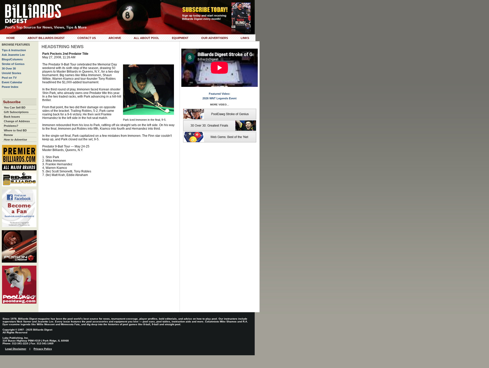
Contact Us (86, 37)
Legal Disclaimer (15, 348)
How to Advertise (15, 139)
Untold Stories (11, 73)
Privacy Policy (43, 348)
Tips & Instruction (14, 50)
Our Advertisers (214, 37)
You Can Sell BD (14, 107)
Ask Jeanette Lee (13, 54)
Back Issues (12, 116)
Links (245, 37)
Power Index (10, 86)
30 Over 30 (9, 68)
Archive (114, 37)
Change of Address (17, 121)
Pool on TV (9, 77)
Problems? (11, 125)
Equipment (180, 37)
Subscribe (12, 102)
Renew (8, 135)
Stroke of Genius (13, 63)
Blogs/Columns (12, 59)
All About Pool (146, 37)
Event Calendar (12, 82)
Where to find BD (15, 130)
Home (10, 37)
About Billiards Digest (46, 37)
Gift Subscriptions (16, 112)
